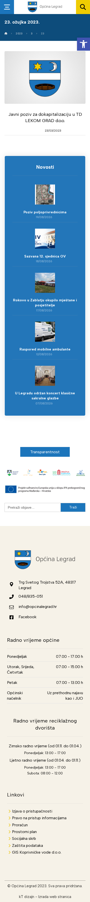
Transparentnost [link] (45, 451)
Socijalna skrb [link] (24, 838)
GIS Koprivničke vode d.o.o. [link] (37, 852)
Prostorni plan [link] (24, 831)
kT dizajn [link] (26, 896)
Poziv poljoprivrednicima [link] (45, 212)
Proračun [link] (20, 825)
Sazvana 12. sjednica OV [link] (45, 256)
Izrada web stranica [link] (54, 896)
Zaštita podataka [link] (27, 845)
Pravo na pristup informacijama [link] (39, 818)
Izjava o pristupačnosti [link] (32, 811)
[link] (83, 44)
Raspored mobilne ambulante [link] (45, 349)
